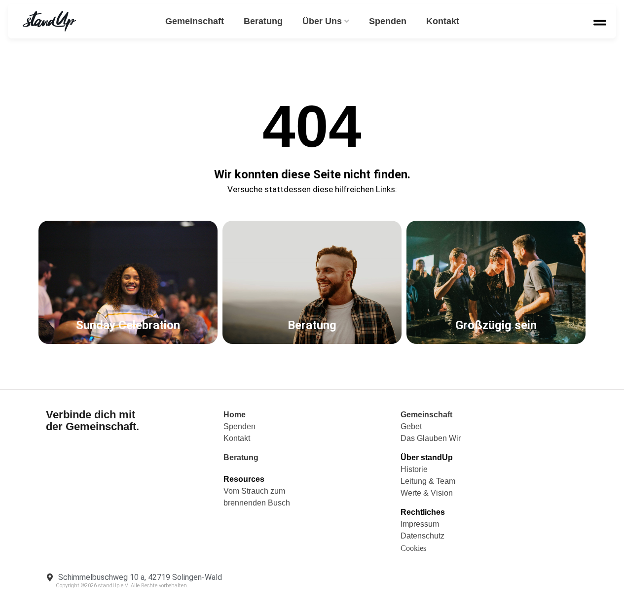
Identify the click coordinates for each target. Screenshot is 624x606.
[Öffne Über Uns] (346, 21)
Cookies (413, 548)
